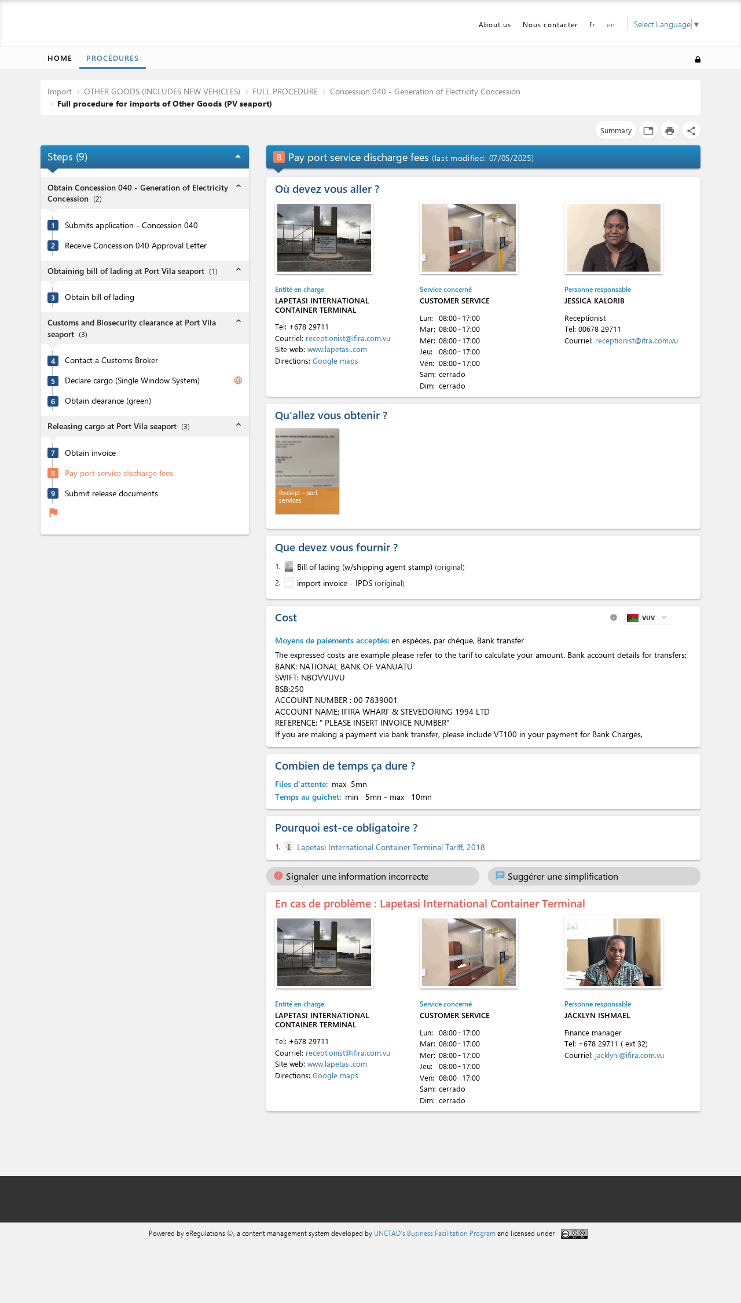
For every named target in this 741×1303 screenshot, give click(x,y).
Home (59, 58)
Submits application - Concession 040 (131, 225)
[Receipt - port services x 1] (307, 471)
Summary (616, 130)
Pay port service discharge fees (119, 473)
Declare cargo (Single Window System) (132, 380)
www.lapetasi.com (337, 349)
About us (495, 24)
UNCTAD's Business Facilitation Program (435, 1233)
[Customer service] (469, 238)
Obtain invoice (90, 453)
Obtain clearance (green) (108, 401)
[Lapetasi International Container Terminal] (324, 238)
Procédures (112, 58)
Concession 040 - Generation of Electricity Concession (425, 91)
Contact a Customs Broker (111, 360)
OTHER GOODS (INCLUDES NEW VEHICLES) (162, 91)
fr (592, 24)
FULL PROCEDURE (285, 91)
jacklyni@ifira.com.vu (629, 1055)
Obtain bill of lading (99, 297)
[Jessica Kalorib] (613, 238)
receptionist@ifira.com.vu (348, 338)
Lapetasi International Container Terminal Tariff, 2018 (391, 846)
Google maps (335, 360)
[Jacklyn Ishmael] (613, 952)
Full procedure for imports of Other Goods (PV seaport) (164, 103)
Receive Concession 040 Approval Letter (136, 245)
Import (59, 91)
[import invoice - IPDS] (288, 582)
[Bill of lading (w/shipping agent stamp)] (288, 566)
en (611, 24)
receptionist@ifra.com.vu (636, 340)
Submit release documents (111, 493)
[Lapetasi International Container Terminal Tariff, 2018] (288, 846)
